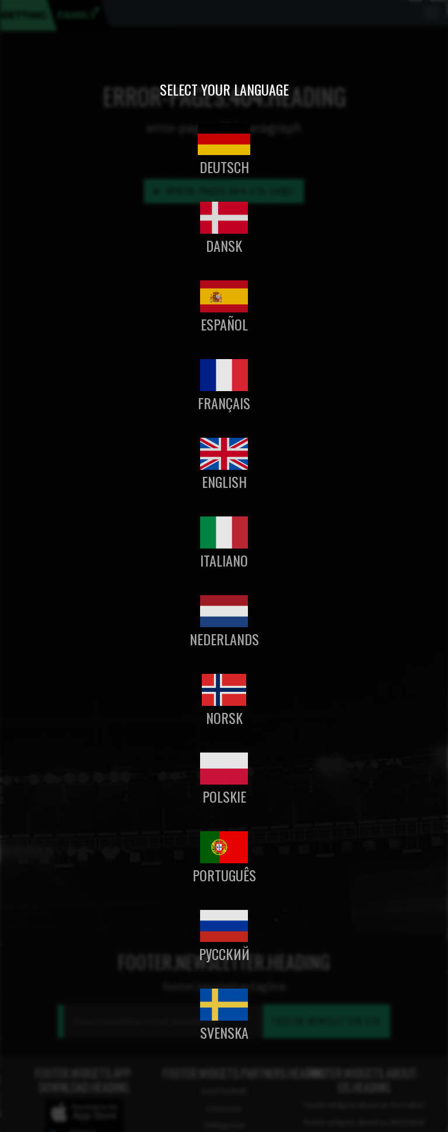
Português (224, 875)
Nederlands (224, 639)
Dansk (224, 245)
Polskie (224, 796)
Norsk (224, 718)
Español (224, 324)
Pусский (224, 954)
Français (224, 403)
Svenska (224, 1032)
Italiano (224, 560)
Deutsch (224, 167)
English (224, 481)
